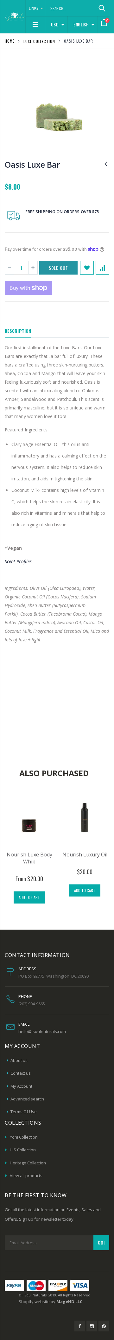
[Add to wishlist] (87, 268)
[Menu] (35, 24)
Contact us (20, 1073)
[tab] (18, 331)
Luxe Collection (39, 41)
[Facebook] (79, 1326)
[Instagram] (91, 1326)
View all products (26, 1175)
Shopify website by (50, 1301)
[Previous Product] (105, 163)
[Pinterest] (103, 1326)
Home (10, 41)
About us (19, 1060)
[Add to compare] (102, 268)
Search (102, 8)
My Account (21, 1086)
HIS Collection (23, 1150)
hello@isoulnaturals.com (42, 1031)
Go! (101, 1242)
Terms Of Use (23, 1111)
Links (34, 8)
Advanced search (27, 1099)
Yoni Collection (24, 1137)
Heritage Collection (28, 1163)
